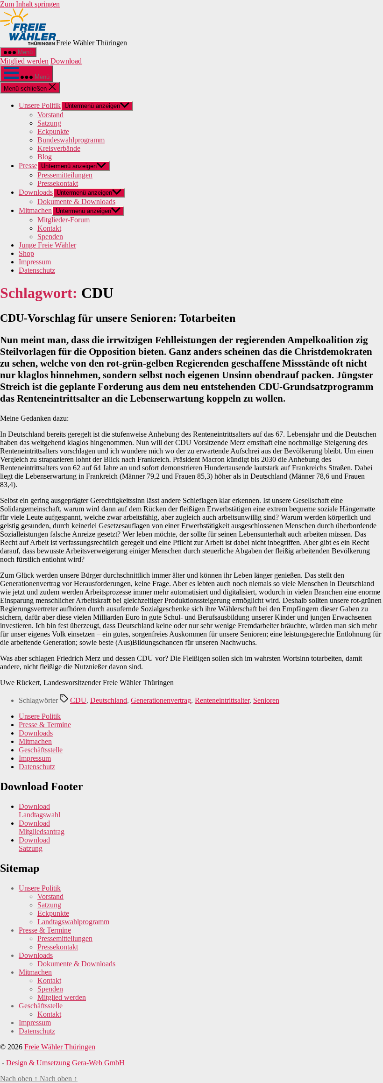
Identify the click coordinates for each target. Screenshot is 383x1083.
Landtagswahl (39, 815)
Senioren (266, 700)
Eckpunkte (53, 131)
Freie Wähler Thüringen (59, 1047)
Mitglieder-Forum (63, 220)
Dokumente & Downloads (76, 201)
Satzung (49, 123)
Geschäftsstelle (41, 750)
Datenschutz (37, 270)
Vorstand (50, 115)
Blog (44, 157)
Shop (26, 253)
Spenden (50, 237)
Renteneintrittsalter (222, 700)
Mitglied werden (24, 61)
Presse (28, 166)
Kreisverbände (58, 148)
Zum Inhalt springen (30, 4)
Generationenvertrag (161, 700)
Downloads (36, 192)
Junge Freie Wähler (47, 245)
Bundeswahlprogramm (71, 140)
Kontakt (49, 228)
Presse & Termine (45, 725)
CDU (78, 700)
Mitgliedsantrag (41, 831)
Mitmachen (35, 210)
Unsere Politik (40, 105)
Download (66, 61)
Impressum (35, 262)
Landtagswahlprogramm (73, 922)
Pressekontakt (57, 183)
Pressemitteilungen (64, 175)
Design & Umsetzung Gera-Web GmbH (65, 1063)
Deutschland (108, 700)
